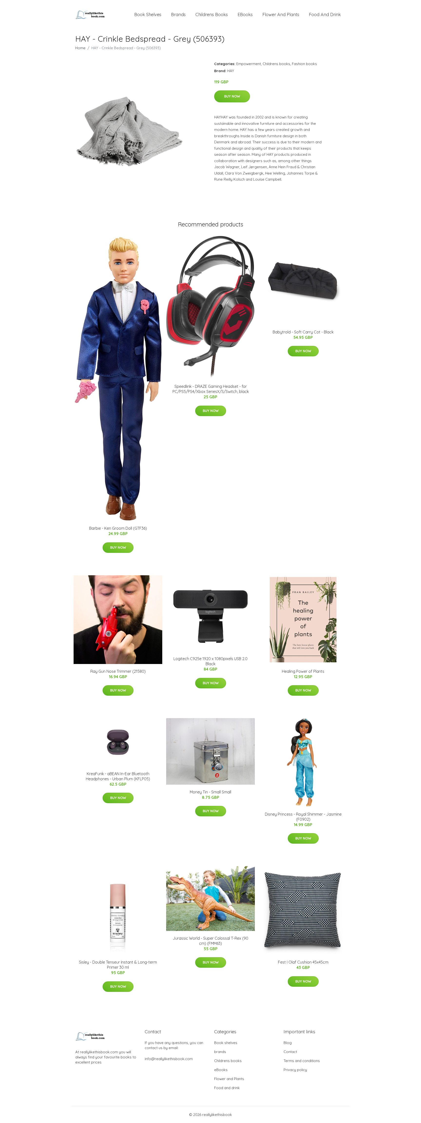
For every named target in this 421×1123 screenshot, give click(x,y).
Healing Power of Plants (303, 671)
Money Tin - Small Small (210, 792)
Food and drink (325, 14)
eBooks (245, 14)
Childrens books (211, 14)
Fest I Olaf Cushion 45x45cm (303, 962)
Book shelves (147, 14)
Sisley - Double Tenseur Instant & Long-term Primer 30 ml (118, 965)
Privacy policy (295, 1069)
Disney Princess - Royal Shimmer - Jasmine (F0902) (303, 817)
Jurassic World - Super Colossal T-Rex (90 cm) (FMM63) (210, 941)
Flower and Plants (280, 14)
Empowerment (248, 63)
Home (80, 48)
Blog (288, 1042)
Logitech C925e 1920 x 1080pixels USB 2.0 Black (210, 661)
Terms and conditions (302, 1060)
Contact (290, 1051)
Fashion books (304, 63)
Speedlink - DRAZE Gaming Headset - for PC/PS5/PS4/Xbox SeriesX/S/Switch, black (210, 389)
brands (178, 14)
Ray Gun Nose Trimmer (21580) (118, 671)
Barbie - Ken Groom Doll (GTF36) (118, 528)
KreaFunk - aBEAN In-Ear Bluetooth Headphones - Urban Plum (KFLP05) (118, 776)
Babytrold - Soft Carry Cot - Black (303, 332)
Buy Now (232, 96)
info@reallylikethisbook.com (169, 1058)
